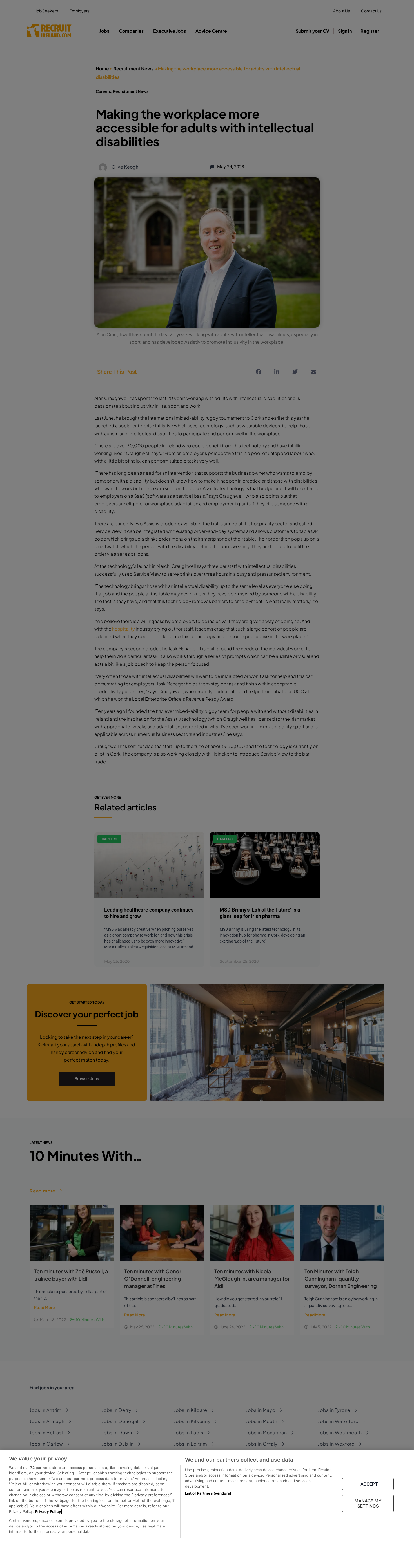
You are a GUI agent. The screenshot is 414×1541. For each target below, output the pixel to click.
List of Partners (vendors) (208, 1493)
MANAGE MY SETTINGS (368, 1503)
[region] (207, 1495)
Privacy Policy (48, 1511)
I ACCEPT (368, 1484)
